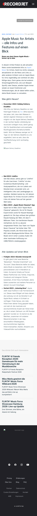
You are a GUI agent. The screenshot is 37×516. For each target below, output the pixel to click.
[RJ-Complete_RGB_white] (15, 4)
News (3, 34)
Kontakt (25, 492)
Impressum (19, 496)
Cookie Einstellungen (11, 492)
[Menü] (33, 4)
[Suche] (29, 4)
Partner (8, 34)
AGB (9, 496)
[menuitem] (29, 4)
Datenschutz (20, 488)
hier (21, 112)
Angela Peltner (19, 34)
